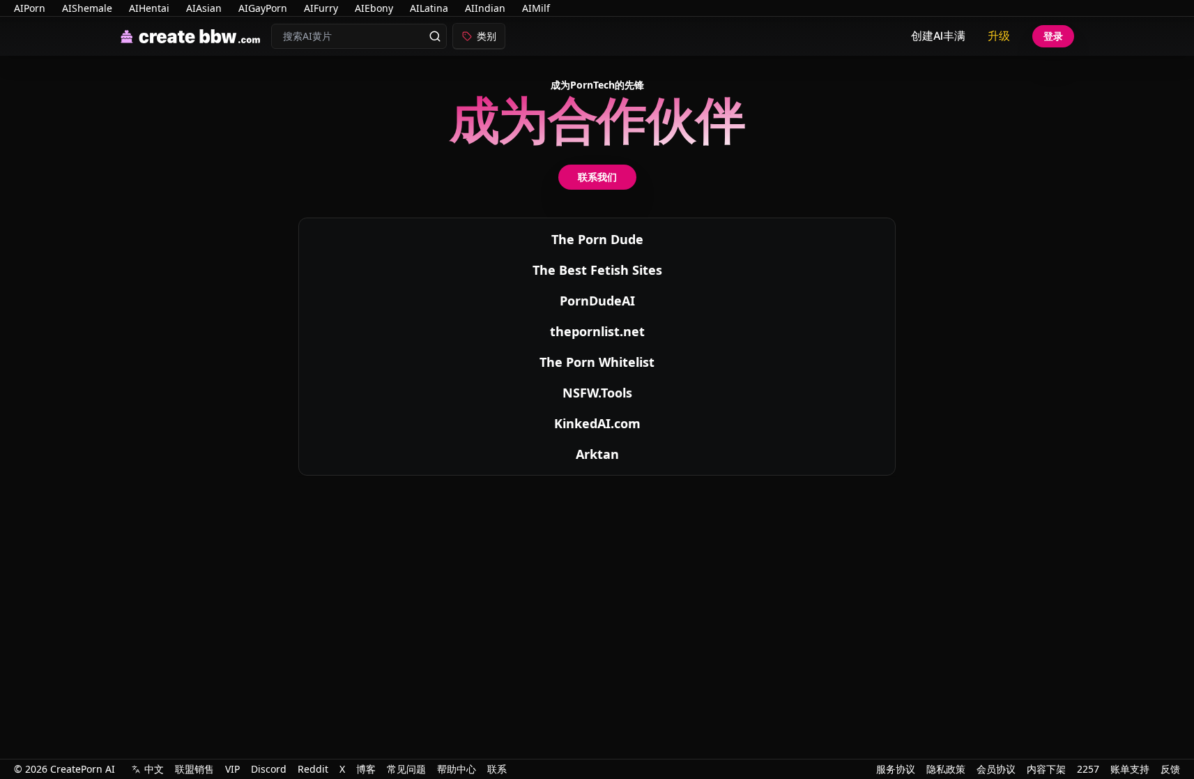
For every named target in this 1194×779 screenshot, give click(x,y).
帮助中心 (456, 769)
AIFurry (321, 8)
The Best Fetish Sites (597, 270)
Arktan (597, 454)
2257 (1088, 769)
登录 (1053, 36)
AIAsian (204, 8)
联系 (497, 769)
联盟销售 (194, 769)
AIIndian (485, 8)
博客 (366, 769)
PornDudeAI (597, 300)
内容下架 (1046, 769)
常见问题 (406, 769)
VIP (232, 769)
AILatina (429, 8)
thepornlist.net (597, 331)
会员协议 (996, 769)
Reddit (313, 769)
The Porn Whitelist (597, 362)
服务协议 (895, 769)
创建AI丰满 (938, 36)
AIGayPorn (262, 8)
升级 (999, 36)
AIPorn (29, 8)
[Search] (435, 36)
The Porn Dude (597, 239)
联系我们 (597, 176)
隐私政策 (945, 769)
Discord (268, 769)
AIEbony (374, 8)
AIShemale (87, 8)
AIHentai (149, 8)
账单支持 (1129, 769)
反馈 (1170, 769)
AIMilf (536, 8)
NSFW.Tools (597, 392)
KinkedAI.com (597, 423)
